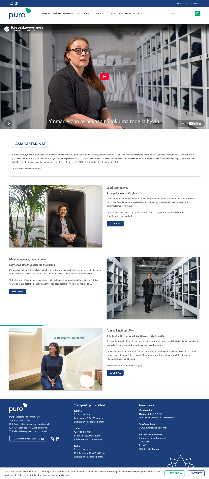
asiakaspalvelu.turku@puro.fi (33, 431)
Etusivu (46, 13)
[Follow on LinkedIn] (16, 3)
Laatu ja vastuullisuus (88, 13)
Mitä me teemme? (61, 13)
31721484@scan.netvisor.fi (153, 427)
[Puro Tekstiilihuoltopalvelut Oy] (23, 13)
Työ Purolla (113, 13)
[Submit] (197, 13)
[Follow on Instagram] (11, 3)
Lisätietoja (174, 473)
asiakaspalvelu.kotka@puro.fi (33, 427)
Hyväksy (196, 473)
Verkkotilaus (188, 3)
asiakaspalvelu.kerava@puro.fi (34, 424)
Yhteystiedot (132, 13)
